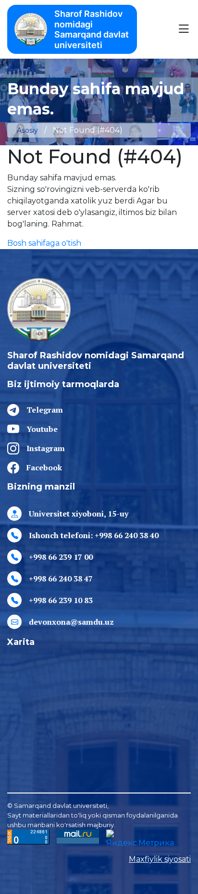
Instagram (45, 448)
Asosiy (27, 130)
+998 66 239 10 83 (61, 600)
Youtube (42, 429)
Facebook (44, 467)
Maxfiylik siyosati (160, 859)
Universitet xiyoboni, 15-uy (78, 513)
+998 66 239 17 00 (61, 557)
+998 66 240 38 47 (61, 578)
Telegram (44, 409)
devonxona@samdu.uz (71, 622)
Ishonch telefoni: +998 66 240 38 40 (94, 535)
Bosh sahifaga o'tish (44, 243)
